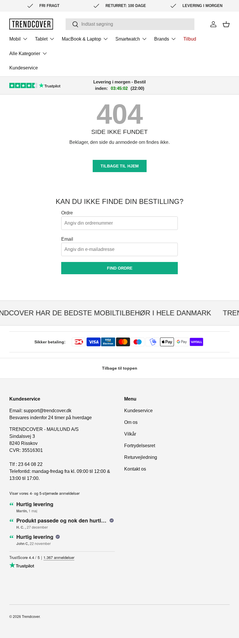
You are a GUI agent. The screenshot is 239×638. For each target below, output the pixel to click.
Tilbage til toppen (119, 368)
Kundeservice (23, 67)
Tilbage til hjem (120, 166)
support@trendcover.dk (47, 410)
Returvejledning (140, 457)
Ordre (67, 212)
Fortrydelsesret (139, 445)
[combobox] (130, 24)
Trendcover (31, 617)
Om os (131, 422)
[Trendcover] (31, 24)
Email (67, 239)
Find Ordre (119, 268)
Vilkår (130, 433)
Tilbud (189, 38)
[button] (226, 24)
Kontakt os (135, 468)
